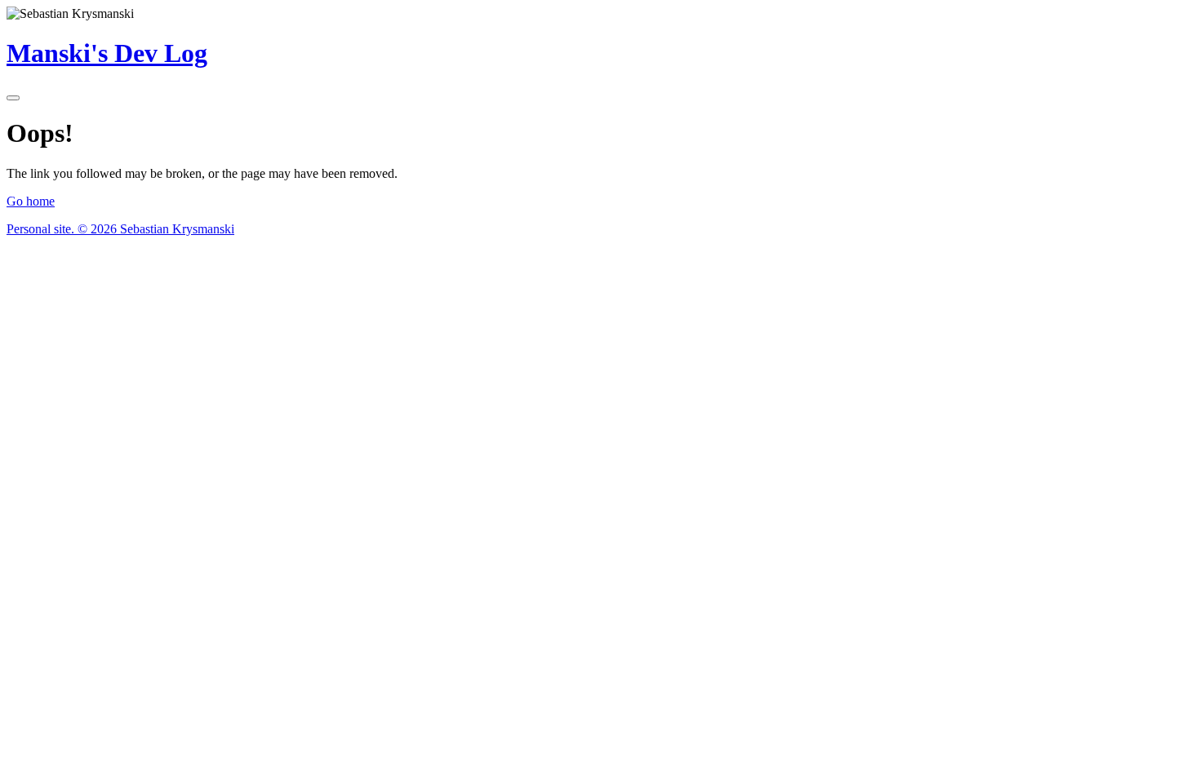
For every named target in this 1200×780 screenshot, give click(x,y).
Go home (31, 201)
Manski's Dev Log (107, 53)
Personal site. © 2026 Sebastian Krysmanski (120, 229)
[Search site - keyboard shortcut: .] (13, 97)
